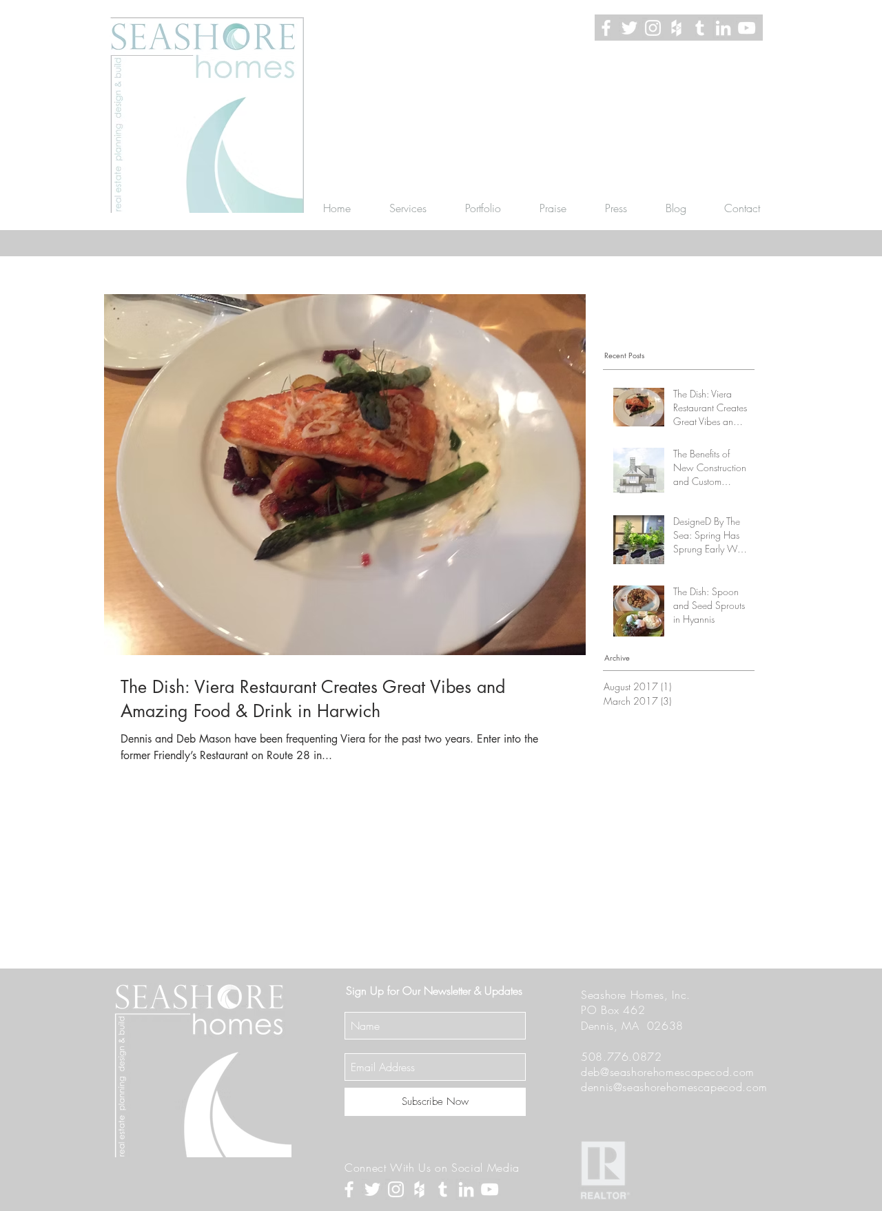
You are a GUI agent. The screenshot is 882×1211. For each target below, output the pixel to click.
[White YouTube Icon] (746, 28)
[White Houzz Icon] (676, 28)
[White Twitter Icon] (629, 28)
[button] (408, 208)
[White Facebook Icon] (606, 28)
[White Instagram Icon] (653, 28)
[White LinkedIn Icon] (723, 28)
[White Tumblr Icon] (699, 28)
